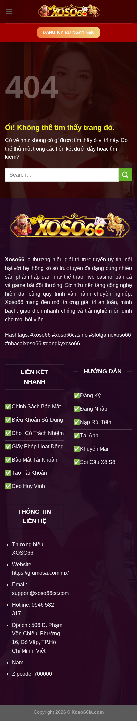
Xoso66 (14, 259)
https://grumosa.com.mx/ (40, 573)
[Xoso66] (68, 12)
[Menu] (9, 11)
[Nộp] (125, 174)
